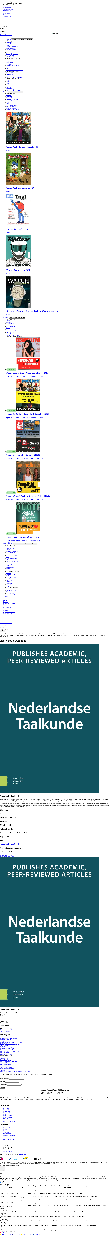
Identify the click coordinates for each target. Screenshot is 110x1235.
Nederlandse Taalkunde (9, 844)
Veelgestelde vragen (8, 9)
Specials (5, 600)
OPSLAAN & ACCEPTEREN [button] (8, 1231)
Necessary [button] (2, 1181)
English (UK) (17, 1234)
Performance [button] (3, 1213)
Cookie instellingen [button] (5, 1165)
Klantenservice (7, 7)
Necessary (4, 1183)
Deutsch (24, 1234)
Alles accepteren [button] (14, 1165)
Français (30, 1234)
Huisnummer (3, 1084)
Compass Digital (22, 1154)
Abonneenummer (4, 1078)
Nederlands (4, 1232)
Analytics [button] (2, 1217)
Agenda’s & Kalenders (9, 603)
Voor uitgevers (7, 10)
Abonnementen (7, 599)
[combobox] (7, 30)
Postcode (2, 1081)
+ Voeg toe (9, 152)
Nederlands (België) (6, 1234)
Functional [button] (2, 1208)
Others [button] (1, 1226)
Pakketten (5, 602)
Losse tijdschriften (7, 605)
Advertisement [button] (3, 1222)
